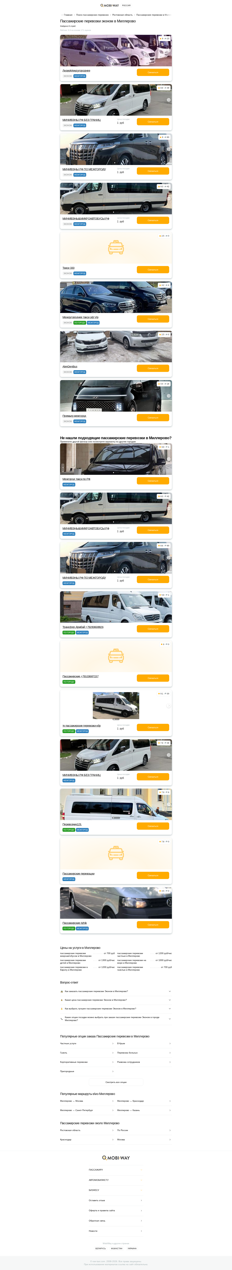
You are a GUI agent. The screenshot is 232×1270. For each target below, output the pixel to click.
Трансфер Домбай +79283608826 (82, 627)
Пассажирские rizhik (74, 923)
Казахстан (116, 1248)
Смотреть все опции (116, 1082)
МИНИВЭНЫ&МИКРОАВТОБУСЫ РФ (85, 218)
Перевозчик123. (72, 824)
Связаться (153, 72)
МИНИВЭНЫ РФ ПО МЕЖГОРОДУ (84, 169)
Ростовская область (122, 15)
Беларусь (100, 1248)
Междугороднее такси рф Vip (80, 317)
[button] (113, 64)
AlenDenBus (69, 366)
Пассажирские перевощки (78, 873)
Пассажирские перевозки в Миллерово (156, 15)
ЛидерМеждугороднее (76, 70)
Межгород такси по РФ (76, 479)
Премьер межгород (74, 415)
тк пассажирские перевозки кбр (81, 725)
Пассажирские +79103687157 (80, 676)
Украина (132, 1248)
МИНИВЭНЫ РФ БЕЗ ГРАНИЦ (81, 120)
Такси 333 (68, 267)
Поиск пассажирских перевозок (92, 15)
